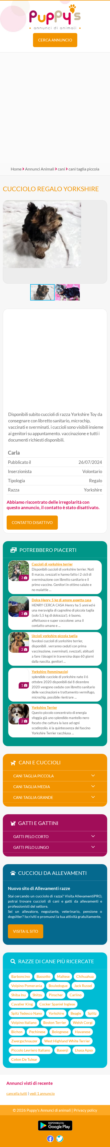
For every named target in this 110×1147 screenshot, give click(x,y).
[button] (103, 242)
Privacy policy (85, 1110)
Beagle (76, 1013)
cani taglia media (31, 786)
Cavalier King (22, 1004)
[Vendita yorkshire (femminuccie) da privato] (18, 678)
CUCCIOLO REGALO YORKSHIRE (51, 188)
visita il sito (25, 931)
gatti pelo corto (31, 836)
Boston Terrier (54, 1022)
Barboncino (20, 976)
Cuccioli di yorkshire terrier (52, 564)
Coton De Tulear (24, 1059)
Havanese (82, 1032)
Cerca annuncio (55, 40)
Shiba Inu (18, 995)
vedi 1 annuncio (42, 1093)
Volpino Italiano (24, 1022)
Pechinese (37, 1032)
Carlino (76, 995)
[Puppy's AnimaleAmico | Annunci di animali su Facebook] (50, 1140)
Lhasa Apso (84, 1050)
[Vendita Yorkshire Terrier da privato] (18, 714)
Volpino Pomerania (26, 985)
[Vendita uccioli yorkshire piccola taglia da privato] (18, 642)
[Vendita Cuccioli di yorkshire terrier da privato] (18, 571)
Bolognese (60, 1032)
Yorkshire (56, 1013)
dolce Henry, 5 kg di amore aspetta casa (61, 600)
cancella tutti (16, 1093)
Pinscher (56, 995)
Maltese (63, 976)
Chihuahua (85, 976)
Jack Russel (83, 985)
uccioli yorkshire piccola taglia (55, 636)
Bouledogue (58, 985)
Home (16, 168)
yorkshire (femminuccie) (50, 672)
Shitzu (37, 995)
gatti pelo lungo (31, 847)
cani (61, 168)
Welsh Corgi (83, 1022)
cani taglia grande (33, 797)
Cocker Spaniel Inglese (57, 1004)
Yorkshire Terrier (44, 708)
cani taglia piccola (84, 168)
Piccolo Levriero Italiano (30, 1050)
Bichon (17, 1032)
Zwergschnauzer (24, 1041)
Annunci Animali (39, 168)
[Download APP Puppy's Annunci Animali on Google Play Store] (55, 1129)
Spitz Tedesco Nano (26, 1013)
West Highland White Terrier (67, 1041)
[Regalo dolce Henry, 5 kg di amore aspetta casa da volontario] (18, 606)
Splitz (92, 1013)
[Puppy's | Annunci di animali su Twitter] (59, 1140)
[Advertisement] (55, 107)
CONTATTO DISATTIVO (32, 522)
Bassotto (43, 976)
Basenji (62, 1050)
